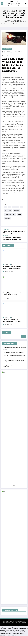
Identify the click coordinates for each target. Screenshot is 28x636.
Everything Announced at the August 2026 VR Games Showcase (12, 294)
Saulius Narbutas (19, 630)
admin (6, 264)
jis (13, 51)
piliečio (11, 52)
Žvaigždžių (15, 52)
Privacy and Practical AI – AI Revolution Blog (14, 352)
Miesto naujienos (10, 630)
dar (6, 51)
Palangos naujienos (11, 635)
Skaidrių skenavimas (13, 628)
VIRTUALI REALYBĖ (7, 48)
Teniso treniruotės (21, 632)
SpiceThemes (16, 624)
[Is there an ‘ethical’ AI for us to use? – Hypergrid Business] (14, 256)
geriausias (9, 51)
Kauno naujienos (15, 633)
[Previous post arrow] (24, 231)
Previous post (6, 229)
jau (12, 51)
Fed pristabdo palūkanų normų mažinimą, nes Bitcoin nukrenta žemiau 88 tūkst (12, 238)
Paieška (6, 332)
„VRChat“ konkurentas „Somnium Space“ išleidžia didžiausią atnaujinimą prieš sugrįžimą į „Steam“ (12, 320)
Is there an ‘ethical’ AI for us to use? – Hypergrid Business (12, 267)
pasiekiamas (4, 52)
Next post (5, 235)
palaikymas (20, 51)
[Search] (26, 3)
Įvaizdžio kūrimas (4, 632)
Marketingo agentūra (10, 627)
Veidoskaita (13, 632)
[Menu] (2, 3)
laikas (16, 51)
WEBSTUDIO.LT (21, 620)
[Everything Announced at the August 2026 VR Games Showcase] (14, 283)
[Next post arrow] (24, 238)
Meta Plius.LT (15, 1)
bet (4, 51)
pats (8, 52)
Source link (5, 200)
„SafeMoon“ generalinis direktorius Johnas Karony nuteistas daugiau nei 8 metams (13, 232)
